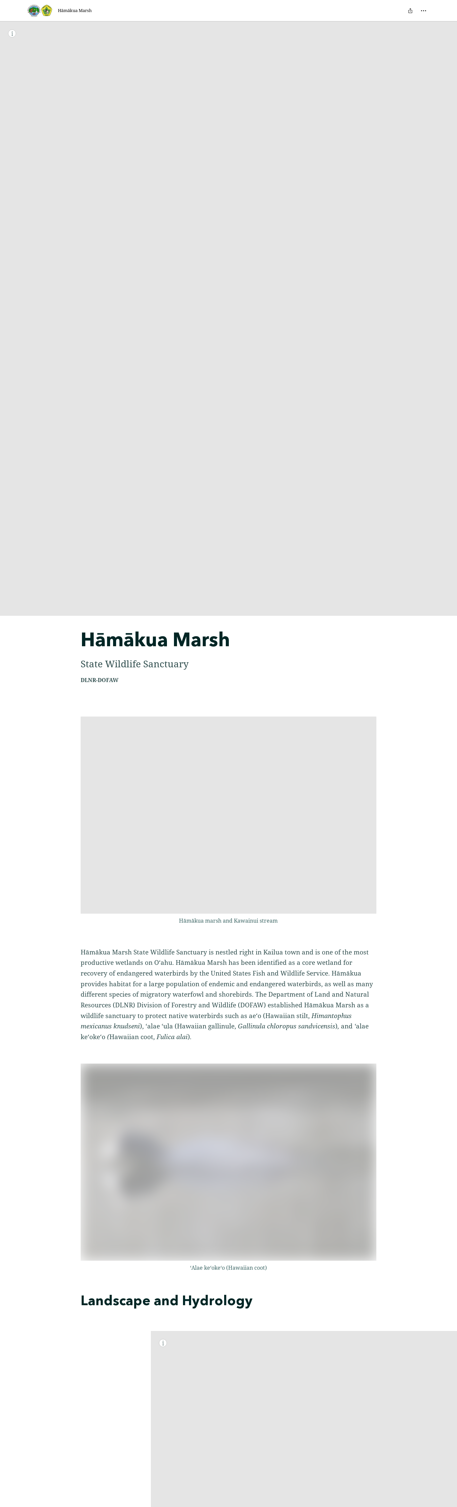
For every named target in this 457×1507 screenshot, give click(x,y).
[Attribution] (12, 33)
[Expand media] (228, 815)
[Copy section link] (74, 1301)
